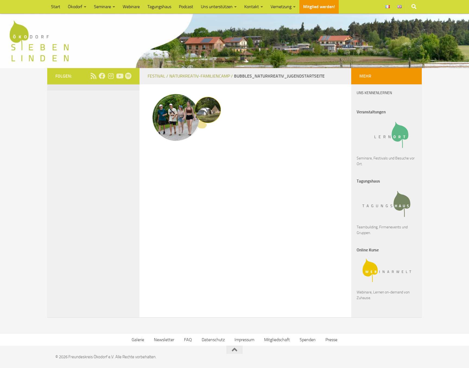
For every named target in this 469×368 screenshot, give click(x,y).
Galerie (138, 339)
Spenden (308, 339)
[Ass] (93, 76)
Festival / (158, 76)
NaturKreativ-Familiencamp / (201, 76)
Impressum (244, 339)
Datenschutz (213, 339)
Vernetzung (281, 6)
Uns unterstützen (217, 6)
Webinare (131, 6)
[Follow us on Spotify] (128, 76)
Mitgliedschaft (277, 339)
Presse (331, 339)
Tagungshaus (159, 6)
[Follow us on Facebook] (102, 76)
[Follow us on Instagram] (110, 76)
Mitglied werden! (319, 6)
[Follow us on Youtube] (119, 76)
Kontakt (251, 6)
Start (55, 6)
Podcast (186, 6)
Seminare (102, 6)
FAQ (188, 339)
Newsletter (164, 339)
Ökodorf (75, 6)
